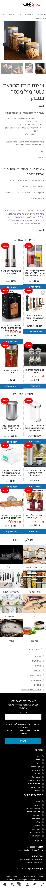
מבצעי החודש (35, 832)
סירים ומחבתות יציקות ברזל (30, 808)
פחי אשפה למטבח (33, 811)
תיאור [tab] (41, 151)
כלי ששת (37, 825)
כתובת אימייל (23, 712)
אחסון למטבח (12, 141)
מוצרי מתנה (29, 14)
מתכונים (37, 684)
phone (42, 884)
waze (35, 884)
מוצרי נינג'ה (35, 675)
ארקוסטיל (36, 660)
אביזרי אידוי (36, 818)
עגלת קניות (36, 770)
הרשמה (23, 740)
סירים (38, 801)
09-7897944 (32, 847)
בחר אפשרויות (35, 331)
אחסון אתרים (24, 879)
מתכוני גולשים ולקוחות (31, 689)
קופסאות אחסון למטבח (28, 141)
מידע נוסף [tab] (40, 157)
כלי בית (37, 656)
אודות (38, 759)
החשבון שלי (36, 777)
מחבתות (37, 805)
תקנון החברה (35, 766)
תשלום (37, 773)
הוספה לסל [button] (12, 287)
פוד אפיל (37, 670)
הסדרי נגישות (35, 787)
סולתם (38, 665)
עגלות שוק (36, 815)
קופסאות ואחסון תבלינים (34, 144)
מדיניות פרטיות (34, 780)
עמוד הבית (39, 14)
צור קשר (37, 790)
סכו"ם (38, 822)
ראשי (38, 756)
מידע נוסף (12, 341)
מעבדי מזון (36, 829)
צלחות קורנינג (35, 680)
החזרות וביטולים (34, 783)
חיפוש (12, 884)
